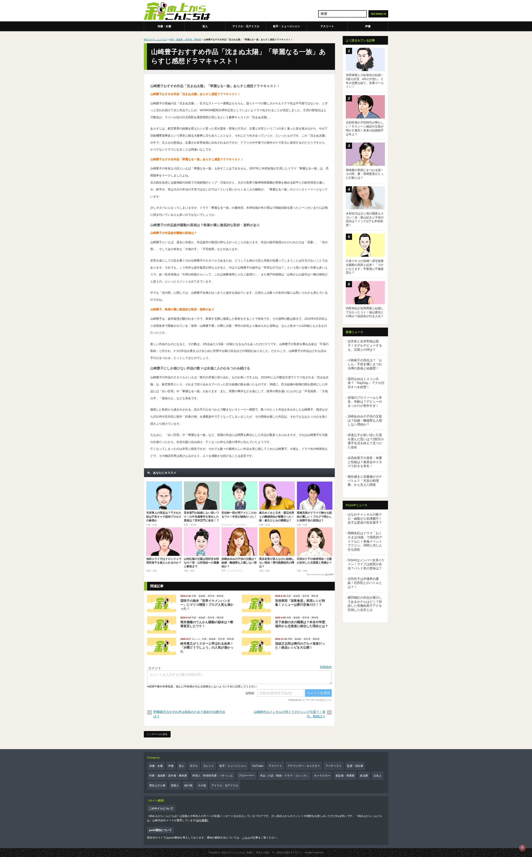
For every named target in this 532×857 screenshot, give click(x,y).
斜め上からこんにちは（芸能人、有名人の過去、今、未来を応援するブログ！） (263, 852)
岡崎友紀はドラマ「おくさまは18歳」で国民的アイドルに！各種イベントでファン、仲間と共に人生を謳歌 (365, 541)
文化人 (377, 775)
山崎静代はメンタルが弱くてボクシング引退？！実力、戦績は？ (289, 714)
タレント (196, 639)
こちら (246, 837)
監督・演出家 (355, 765)
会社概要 (201, 820)
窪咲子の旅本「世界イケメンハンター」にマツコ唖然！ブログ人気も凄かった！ (206, 604)
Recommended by (315, 574)
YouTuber (257, 765)
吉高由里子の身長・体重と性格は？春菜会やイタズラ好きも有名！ (365, 462)
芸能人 (175, 785)
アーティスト (333, 765)
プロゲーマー (246, 775)
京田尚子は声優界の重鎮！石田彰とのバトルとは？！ (365, 583)
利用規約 (326, 667)
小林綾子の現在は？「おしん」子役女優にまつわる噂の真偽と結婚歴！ (365, 364)
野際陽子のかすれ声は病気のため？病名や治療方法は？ (189, 714)
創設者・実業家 (345, 775)
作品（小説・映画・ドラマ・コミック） (284, 775)
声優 (368, 26)
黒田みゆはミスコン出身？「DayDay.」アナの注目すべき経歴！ (366, 383)
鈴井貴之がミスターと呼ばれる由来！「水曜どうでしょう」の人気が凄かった (206, 647)
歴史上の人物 (157, 785)
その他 (202, 785)
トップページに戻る (157, 734)
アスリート (327, 26)
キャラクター (322, 775)
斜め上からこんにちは (155, 39)
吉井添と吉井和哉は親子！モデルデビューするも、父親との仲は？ (365, 345)
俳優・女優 (164, 26)
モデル (194, 765)
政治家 (364, 775)
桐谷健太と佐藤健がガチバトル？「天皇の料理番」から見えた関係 (365, 480)
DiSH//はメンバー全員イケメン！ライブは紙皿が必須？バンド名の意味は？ (366, 564)
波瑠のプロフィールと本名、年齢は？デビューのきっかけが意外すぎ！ (365, 401)
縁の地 (188, 785)
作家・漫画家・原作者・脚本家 (185, 39)
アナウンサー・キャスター (304, 765)
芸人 (205, 26)
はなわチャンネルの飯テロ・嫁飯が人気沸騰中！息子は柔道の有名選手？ (365, 518)
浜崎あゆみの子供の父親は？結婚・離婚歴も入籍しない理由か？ (365, 420)
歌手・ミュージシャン (286, 26)
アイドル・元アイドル (245, 26)
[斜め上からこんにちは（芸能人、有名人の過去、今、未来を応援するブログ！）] (177, 11)
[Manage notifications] (522, 848)
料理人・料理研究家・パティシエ (212, 775)
